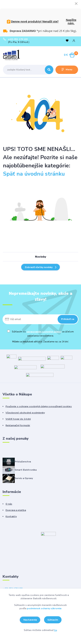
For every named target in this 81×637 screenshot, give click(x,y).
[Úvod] (16, 55)
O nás (9, 503)
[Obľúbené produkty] (67, 40)
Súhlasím (52, 619)
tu (55, 630)
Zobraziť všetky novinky (38, 267)
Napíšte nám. (71, 21)
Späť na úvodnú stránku (34, 174)
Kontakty (11, 516)
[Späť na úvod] (40, 113)
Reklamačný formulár (18, 425)
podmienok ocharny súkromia (44, 608)
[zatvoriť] (76, 4)
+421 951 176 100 (18, 39)
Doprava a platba (16, 510)
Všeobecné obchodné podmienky (25, 412)
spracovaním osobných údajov (44, 331)
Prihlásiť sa (67, 319)
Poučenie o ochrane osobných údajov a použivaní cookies (39, 406)
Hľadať (49, 69)
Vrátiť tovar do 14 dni (18, 418)
